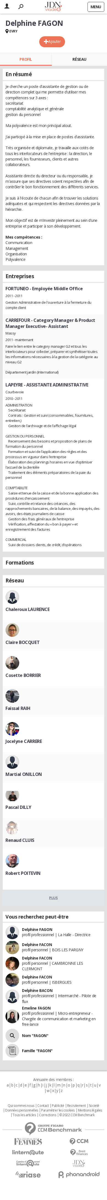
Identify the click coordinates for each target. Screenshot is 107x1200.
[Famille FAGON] (12, 1051)
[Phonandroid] (79, 1174)
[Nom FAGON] (12, 1036)
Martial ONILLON (23, 774)
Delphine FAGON (37, 929)
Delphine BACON (37, 990)
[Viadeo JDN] (79, 1163)
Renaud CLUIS (19, 840)
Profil (25, 59)
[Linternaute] (28, 1152)
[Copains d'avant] (28, 1163)
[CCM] (79, 1141)
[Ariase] (28, 1174)
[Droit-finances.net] (79, 1152)
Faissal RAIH (17, 708)
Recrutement (76, 1106)
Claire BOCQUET (22, 642)
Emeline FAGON (36, 1008)
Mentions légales (90, 1110)
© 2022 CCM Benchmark (77, 1115)
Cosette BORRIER (23, 675)
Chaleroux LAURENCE (27, 609)
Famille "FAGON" (37, 1050)
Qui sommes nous (21, 1106)
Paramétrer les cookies (58, 1110)
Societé (94, 1106)
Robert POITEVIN (23, 873)
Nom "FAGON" (35, 1035)
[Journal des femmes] (28, 1141)
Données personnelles (21, 1110)
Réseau (79, 59)
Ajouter (54, 41)
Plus (53, 897)
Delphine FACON (37, 944)
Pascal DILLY (18, 807)
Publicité (58, 1106)
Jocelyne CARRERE (23, 741)
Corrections (47, 1115)
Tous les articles (24, 1115)
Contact (43, 1106)
